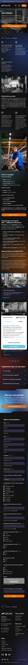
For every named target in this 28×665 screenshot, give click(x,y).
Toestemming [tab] (7, 321)
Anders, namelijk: (8, 541)
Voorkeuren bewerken (14, 342)
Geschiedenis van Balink (20, 626)
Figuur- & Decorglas (9, 495)
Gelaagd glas (8, 488)
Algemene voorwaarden (6, 648)
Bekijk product (6, 297)
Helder (6, 533)
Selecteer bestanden (14, 581)
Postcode (5, 452)
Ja (5, 554)
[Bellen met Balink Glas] (15, 5)
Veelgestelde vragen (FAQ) (19, 634)
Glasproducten (18, 619)
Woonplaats (5, 446)
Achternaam (5, 433)
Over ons (3, 641)
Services (17, 631)
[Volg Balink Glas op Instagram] (8, 660)
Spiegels (7, 493)
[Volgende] (18, 361)
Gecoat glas (7, 497)
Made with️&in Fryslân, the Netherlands (10, 662)
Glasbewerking (18, 616)
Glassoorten (17, 618)
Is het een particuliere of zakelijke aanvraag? (12, 476)
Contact (3, 646)
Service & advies (4, 644)
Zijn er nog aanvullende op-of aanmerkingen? (12, 588)
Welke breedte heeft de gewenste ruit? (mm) (12, 505)
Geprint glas (7, 499)
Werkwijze (17, 628)
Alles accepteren (14, 346)
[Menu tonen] (19, 5)
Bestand (5, 576)
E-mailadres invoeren (7, 460)
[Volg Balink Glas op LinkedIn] (5, 660)
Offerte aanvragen (13, 214)
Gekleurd (7, 539)
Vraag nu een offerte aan (13, 26)
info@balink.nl (6, 628)
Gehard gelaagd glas (9, 491)
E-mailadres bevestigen (7, 465)
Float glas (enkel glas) (9, 486)
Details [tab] (20, 321)
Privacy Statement (18, 337)
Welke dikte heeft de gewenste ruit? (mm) (13, 523)
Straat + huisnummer (7, 441)
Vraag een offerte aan (13, 406)
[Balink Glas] (6, 5)
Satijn (6, 537)
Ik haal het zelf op (9, 571)
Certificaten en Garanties (6, 650)
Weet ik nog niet (8, 573)
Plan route (5, 631)
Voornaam (5, 427)
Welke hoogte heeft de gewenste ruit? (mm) (12, 514)
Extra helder (7, 535)
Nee (6, 546)
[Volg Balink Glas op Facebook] (2, 660)
